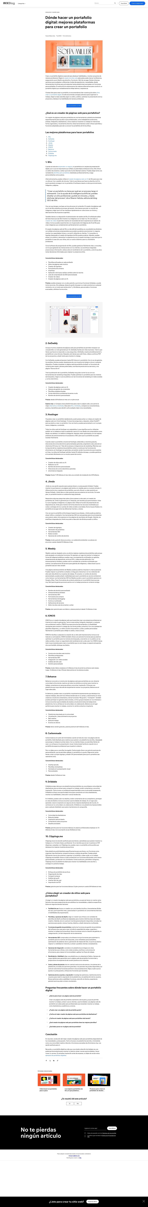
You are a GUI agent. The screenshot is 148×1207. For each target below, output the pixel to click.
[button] (144, 1201)
